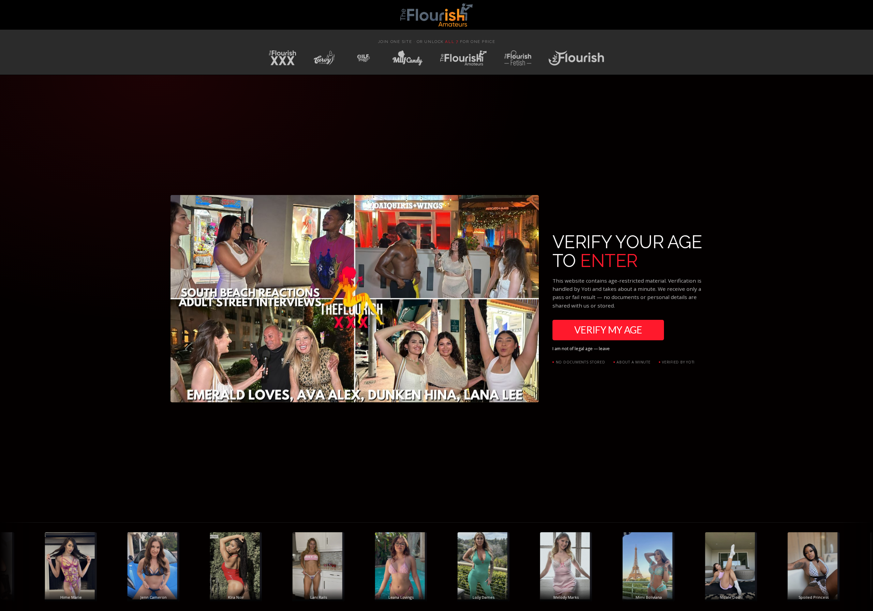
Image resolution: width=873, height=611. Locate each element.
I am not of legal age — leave (581, 349)
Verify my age (608, 330)
